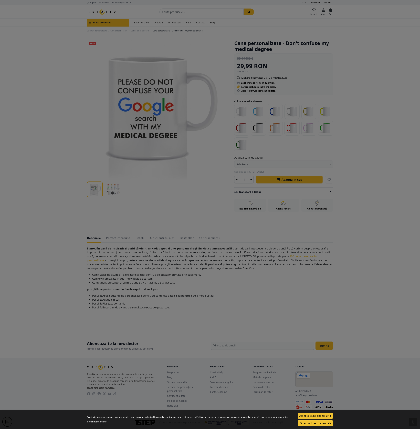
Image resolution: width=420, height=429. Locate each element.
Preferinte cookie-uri (97, 421)
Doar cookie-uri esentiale (315, 423)
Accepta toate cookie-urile (315, 416)
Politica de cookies (205, 417)
